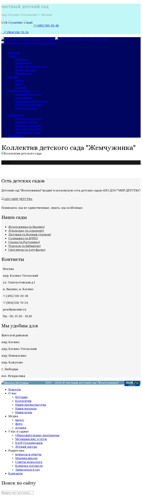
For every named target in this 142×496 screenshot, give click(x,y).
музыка (21, 87)
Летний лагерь (26, 108)
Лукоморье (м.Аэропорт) (26, 231)
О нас (12, 56)
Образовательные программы (28, 96)
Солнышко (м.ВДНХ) (23, 238)
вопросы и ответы (28, 118)
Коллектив (23, 63)
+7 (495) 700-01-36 (46, 25)
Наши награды (26, 70)
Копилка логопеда (28, 129)
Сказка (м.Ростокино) (24, 242)
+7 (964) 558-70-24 (15, 32)
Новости (14, 52)
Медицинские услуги (31, 101)
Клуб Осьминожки (28, 104)
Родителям (16, 115)
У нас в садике (18, 91)
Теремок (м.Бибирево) (24, 246)
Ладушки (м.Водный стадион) (29, 234)
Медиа (13, 77)
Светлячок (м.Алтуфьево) (26, 250)
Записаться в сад (27, 132)
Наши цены (23, 73)
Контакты (15, 136)
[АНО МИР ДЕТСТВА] (16, 199)
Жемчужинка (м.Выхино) (26, 227)
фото (18, 84)
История (21, 59)
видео (19, 80)
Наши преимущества (30, 66)
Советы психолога (28, 125)
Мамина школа (26, 122)
